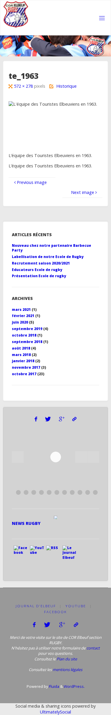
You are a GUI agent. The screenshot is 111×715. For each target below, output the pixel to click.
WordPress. (74, 686)
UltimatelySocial (55, 712)
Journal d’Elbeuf (36, 606)
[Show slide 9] (80, 492)
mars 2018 (21, 354)
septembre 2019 (27, 329)
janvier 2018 (23, 361)
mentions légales (67, 669)
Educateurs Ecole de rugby (37, 269)
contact (93, 648)
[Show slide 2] (26, 492)
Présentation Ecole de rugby (39, 276)
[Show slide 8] (72, 492)
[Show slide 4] (41, 492)
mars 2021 (21, 309)
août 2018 (21, 348)
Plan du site (67, 659)
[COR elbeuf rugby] (16, 14)
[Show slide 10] (87, 492)
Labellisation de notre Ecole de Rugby (47, 256)
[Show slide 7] (64, 492)
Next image (82, 192)
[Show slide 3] (33, 492)
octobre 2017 (24, 374)
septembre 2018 (27, 341)
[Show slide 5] (49, 492)
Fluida (53, 686)
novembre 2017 (26, 367)
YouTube (75, 606)
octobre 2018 (24, 335)
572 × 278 (24, 86)
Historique (66, 86)
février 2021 (23, 316)
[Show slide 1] (18, 492)
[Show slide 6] (56, 492)
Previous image (32, 182)
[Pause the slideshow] (81, 457)
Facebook (55, 612)
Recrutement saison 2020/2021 (41, 263)
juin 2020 (20, 322)
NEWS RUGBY (26, 523)
